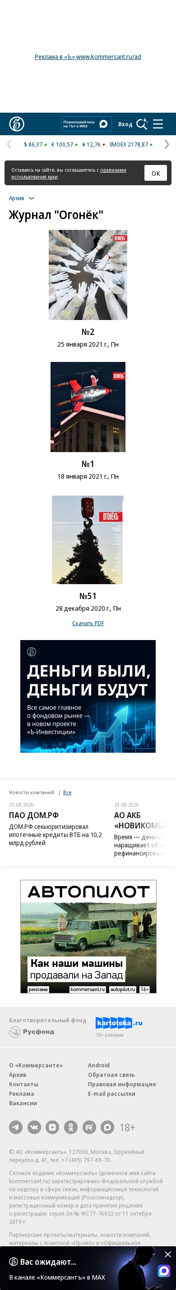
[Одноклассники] (71, 1127)
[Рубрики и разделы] (158, 124)
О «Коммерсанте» (36, 1065)
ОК (156, 173)
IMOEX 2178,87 (129, 144)
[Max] (107, 1127)
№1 (88, 464)
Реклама (21, 1093)
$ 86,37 (33, 144)
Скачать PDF (88, 623)
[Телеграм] (16, 1127)
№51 (88, 596)
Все (67, 792)
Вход (125, 124)
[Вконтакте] (34, 1127)
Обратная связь (111, 1074)
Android (99, 1065)
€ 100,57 (62, 144)
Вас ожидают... (48, 1261)
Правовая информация (122, 1084)
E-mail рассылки (111, 1093)
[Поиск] (142, 124)
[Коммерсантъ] (16, 124)
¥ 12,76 (91, 144)
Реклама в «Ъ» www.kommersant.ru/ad (88, 56)
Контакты (23, 1084)
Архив (17, 1074)
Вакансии (23, 1103)
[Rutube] (89, 1127)
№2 (88, 332)
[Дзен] (52, 1127)
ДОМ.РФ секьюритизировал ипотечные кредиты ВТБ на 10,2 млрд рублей (55, 834)
